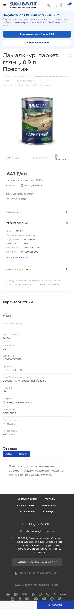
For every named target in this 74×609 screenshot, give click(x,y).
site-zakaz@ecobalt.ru (39, 531)
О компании (27, 499)
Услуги (50, 499)
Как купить (25, 505)
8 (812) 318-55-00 (38, 524)
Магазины (49, 505)
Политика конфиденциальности (39, 573)
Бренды (48, 511)
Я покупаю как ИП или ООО (37, 34)
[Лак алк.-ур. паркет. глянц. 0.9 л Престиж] (37, 121)
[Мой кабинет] (61, 5)
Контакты (27, 511)
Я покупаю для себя (37, 42)
